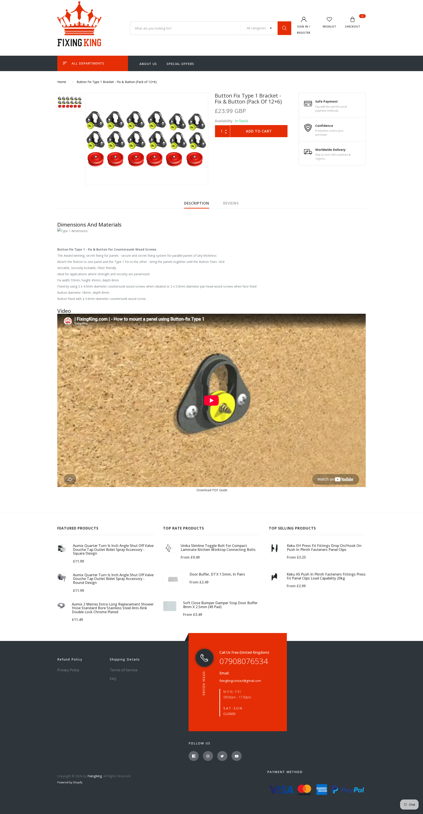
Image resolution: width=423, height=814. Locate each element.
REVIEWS (231, 203)
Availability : (224, 120)
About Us (148, 64)
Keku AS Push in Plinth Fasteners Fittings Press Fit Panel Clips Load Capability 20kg (326, 576)
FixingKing (94, 776)
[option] (146, 139)
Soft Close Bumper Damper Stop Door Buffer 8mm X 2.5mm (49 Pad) (220, 604)
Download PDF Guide (211, 490)
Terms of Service (123, 670)
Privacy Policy (68, 670)
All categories (257, 28)
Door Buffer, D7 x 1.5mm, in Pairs (217, 574)
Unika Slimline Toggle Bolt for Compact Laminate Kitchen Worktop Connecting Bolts (218, 547)
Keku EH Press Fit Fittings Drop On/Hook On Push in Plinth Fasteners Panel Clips (324, 547)
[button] (352, 23)
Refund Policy (69, 659)
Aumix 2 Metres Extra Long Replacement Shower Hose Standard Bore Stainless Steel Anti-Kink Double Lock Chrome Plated (113, 608)
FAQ (113, 678)
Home (61, 82)
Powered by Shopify (69, 782)
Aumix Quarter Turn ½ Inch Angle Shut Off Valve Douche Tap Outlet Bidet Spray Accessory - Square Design (113, 549)
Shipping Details (125, 659)
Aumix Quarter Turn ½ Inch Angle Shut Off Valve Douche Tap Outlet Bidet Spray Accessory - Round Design (113, 578)
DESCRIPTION (196, 203)
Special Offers (180, 64)
